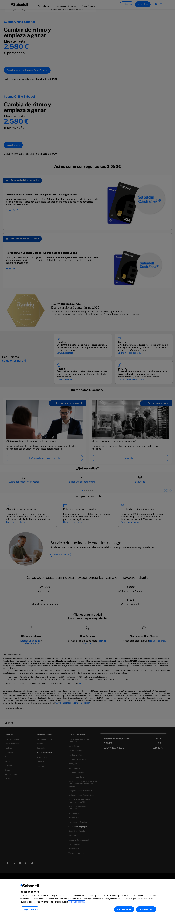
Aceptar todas (146, 909)
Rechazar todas (124, 909)
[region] (87, 897)
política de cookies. (77, 902)
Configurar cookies (30, 909)
